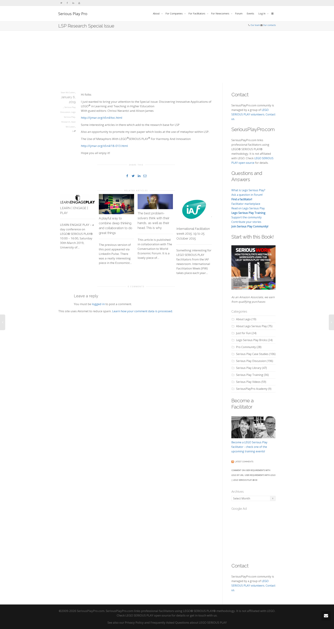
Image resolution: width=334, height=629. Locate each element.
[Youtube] (79, 3)
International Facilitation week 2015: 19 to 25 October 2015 (193, 233)
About (156, 13)
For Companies (174, 13)
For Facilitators (197, 13)
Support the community (246, 217)
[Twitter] (61, 3)
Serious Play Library (248, 368)
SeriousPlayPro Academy (251, 389)
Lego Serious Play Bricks (251, 340)
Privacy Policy (134, 622)
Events (250, 13)
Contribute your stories (246, 222)
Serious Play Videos (248, 382)
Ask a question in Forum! (247, 195)
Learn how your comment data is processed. (142, 311)
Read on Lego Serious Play (248, 208)
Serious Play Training (249, 375)
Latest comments (244, 462)
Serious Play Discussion (251, 361)
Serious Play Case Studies (252, 354)
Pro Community (246, 347)
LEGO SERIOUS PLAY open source (148, 615)
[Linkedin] (73, 3)
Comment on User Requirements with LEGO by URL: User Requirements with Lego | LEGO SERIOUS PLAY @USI (253, 475)
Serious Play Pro (72, 13)
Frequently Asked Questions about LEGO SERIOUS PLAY (188, 622)
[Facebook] (67, 3)
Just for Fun (243, 333)
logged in (98, 304)
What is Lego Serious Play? (248, 190)
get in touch (198, 615)
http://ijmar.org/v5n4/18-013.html (104, 146)
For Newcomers (220, 13)
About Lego (243, 319)
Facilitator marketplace (245, 204)
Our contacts (269, 25)
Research (65, 121)
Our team (255, 25)
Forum (238, 13)
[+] (77, 199)
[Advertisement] (167, 57)
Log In (262, 13)
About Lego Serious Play (251, 326)
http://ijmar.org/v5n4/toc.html (101, 118)
